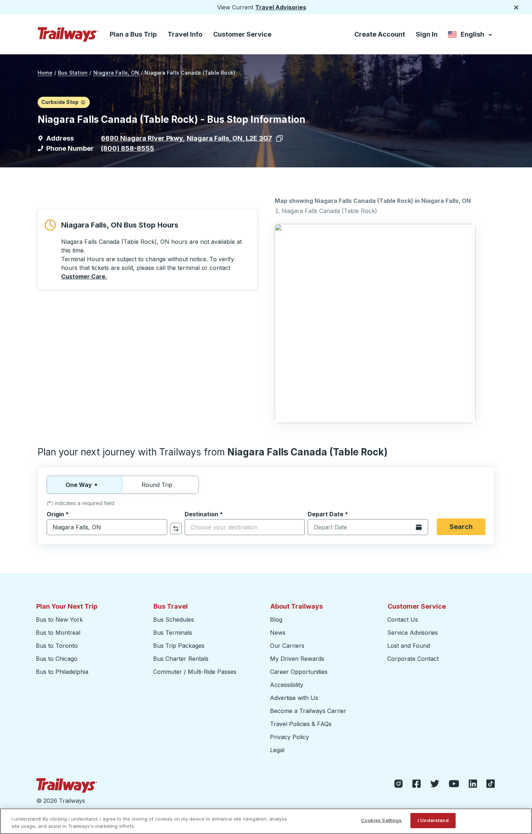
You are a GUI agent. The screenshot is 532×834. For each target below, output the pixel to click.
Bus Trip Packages (178, 645)
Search (461, 526)
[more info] (83, 102)
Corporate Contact (413, 658)
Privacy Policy (289, 737)
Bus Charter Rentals (180, 658)
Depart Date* (328, 514)
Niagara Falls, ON (116, 73)
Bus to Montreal (58, 632)
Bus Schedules (173, 619)
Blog (276, 619)
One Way (79, 484)
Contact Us (402, 619)
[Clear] (159, 527)
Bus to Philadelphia (62, 671)
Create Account (379, 34)
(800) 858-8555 (127, 148)
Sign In (427, 34)
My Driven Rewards (297, 658)
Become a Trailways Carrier (309, 710)
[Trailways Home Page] (68, 34)
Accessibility (286, 684)
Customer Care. (84, 276)
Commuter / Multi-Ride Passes (194, 671)
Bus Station (73, 73)
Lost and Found (408, 645)
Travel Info (185, 34)
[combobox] (107, 527)
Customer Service (242, 34)
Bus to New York (59, 619)
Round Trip (157, 484)
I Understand (433, 820)
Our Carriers (287, 645)
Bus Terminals (172, 632)
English (470, 35)
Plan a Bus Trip (133, 34)
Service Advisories (412, 632)
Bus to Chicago (56, 658)
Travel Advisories (280, 7)
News (278, 632)
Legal (277, 750)
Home (45, 73)
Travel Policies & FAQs (301, 723)
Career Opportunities (299, 671)
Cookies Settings (381, 820)
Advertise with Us (294, 697)
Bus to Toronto (57, 645)
